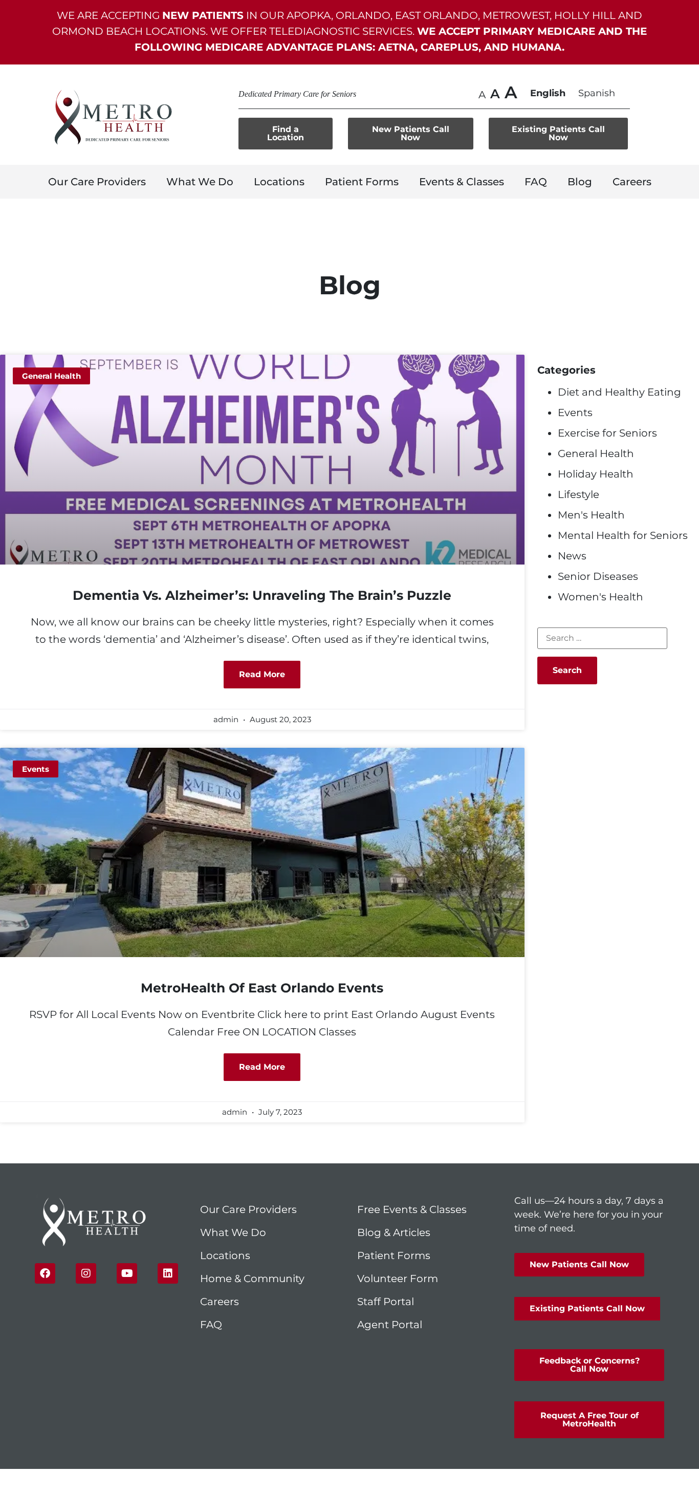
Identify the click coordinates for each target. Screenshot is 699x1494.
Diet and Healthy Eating (619, 392)
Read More (262, 674)
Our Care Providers (97, 182)
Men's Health (591, 515)
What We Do (199, 182)
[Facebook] (45, 1273)
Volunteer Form (397, 1278)
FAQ (536, 182)
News (572, 556)
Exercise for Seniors (607, 433)
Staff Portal (385, 1301)
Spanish (596, 93)
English (547, 93)
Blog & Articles (393, 1232)
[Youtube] (127, 1273)
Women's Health (600, 597)
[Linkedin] (168, 1273)
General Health (596, 453)
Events (575, 412)
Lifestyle (578, 494)
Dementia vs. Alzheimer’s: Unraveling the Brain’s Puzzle (262, 595)
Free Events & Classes (413, 1209)
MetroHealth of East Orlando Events (262, 987)
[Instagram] (86, 1273)
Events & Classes (461, 182)
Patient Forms (362, 182)
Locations (279, 182)
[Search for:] (602, 638)
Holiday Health (596, 474)
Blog (579, 182)
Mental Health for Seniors (623, 535)
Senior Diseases (598, 576)
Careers (632, 182)
